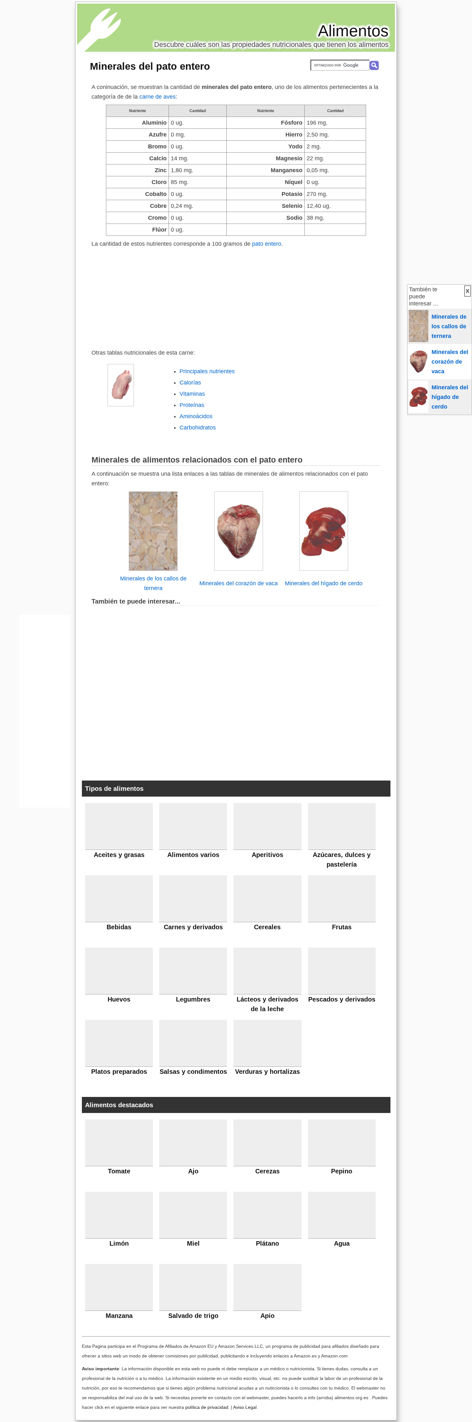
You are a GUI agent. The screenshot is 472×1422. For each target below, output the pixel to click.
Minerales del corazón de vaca (238, 583)
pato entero (266, 244)
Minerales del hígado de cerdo (324, 583)
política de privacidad (206, 1407)
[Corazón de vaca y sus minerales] (238, 569)
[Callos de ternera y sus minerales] (153, 569)
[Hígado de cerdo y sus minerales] (323, 569)
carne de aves (157, 96)
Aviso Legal (245, 1407)
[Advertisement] (236, 297)
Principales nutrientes (207, 371)
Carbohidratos (197, 427)
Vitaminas (192, 394)
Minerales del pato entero (150, 66)
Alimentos (353, 31)
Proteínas (191, 405)
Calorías (190, 382)
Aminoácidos (196, 416)
